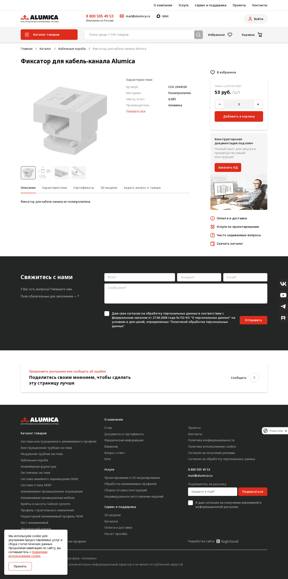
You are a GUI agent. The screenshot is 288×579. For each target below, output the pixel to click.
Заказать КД (228, 167)
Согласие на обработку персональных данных (221, 459)
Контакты (259, 5)
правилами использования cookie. (27, 554)
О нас (108, 428)
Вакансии (111, 446)
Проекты (239, 5)
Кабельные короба (72, 49)
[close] (286, 431)
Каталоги (111, 521)
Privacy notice (276, 430)
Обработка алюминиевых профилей (130, 484)
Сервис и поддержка (210, 5)
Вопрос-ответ (114, 453)
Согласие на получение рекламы (211, 453)
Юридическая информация (123, 440)
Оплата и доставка (118, 527)
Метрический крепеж (36, 529)
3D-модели (112, 515)
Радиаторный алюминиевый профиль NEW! (52, 516)
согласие (133, 313)
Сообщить (238, 378)
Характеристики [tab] (54, 188)
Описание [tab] (28, 188)
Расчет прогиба (115, 534)
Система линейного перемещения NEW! (49, 479)
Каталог (45, 49)
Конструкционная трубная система (46, 448)
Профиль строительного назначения (47, 510)
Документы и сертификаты (124, 434)
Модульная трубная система (42, 454)
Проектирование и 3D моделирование (132, 478)
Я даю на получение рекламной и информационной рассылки (228, 505)
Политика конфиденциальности (211, 440)
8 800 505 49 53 (99, 16)
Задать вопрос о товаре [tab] (142, 188)
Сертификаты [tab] (83, 188)
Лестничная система (35, 473)
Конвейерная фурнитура (38, 466)
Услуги (183, 5)
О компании (163, 5)
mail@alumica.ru (200, 476)
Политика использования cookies (212, 446)
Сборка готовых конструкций (125, 490)
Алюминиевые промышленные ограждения (52, 491)
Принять (20, 566)
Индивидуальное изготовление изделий (133, 496)
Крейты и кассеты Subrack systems (45, 504)
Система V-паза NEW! (36, 485)
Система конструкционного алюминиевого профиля (58, 441)
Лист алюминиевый (34, 523)
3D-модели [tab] (109, 188)
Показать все (135, 111)
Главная (26, 49)
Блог (107, 459)
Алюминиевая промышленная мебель (48, 498)
